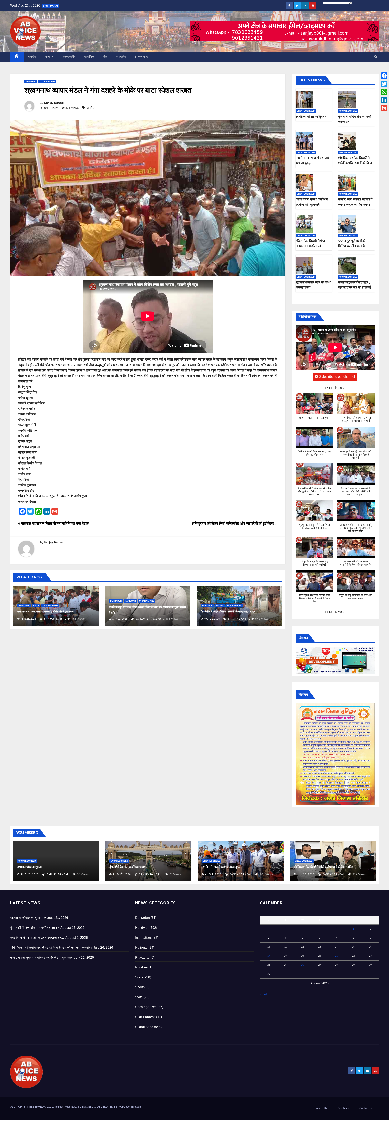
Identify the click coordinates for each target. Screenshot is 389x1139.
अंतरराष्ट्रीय (69, 56)
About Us (321, 1108)
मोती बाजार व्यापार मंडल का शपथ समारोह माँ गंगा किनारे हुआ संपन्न (45, 611)
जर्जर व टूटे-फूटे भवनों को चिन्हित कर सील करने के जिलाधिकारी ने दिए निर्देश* (352, 246)
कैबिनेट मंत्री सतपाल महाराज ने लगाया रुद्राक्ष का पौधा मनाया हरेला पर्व (355, 204)
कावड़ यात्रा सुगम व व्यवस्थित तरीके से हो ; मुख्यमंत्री (41, 957)
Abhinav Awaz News (65, 1106)
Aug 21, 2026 (30, 874)
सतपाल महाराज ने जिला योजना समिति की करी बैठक (54, 523)
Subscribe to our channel (337, 376)
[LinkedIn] (384, 100)
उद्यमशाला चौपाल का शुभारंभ (311, 116)
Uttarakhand (47, 81)
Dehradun (116, 601)
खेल (105, 56)
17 (268, 955)
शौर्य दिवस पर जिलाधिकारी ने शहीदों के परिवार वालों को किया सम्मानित (355, 163)
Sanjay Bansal (54, 103)
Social (220, 605)
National (141, 947)
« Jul (263, 994)
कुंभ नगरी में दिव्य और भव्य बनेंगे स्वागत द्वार (127, 867)
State (36, 605)
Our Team (343, 1108)
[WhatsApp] (384, 92)
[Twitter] (384, 84)
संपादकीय (121, 56)
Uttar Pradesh (145, 1017)
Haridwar (31, 81)
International (144, 937)
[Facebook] (384, 76)
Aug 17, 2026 (122, 874)
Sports (140, 987)
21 (336, 955)
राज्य (48, 56)
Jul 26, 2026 (305, 874)
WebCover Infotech (129, 1106)
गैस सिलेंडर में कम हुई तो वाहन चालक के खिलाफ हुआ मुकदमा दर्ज (228, 611)
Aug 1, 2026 (213, 874)
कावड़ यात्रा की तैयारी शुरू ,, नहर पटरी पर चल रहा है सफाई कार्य (354, 287)
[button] (375, 56)
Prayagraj (142, 957)
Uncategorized (306, 111)
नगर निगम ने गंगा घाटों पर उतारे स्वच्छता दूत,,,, (221, 867)
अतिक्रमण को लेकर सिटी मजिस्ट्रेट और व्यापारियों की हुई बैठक (233, 523)
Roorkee (141, 967)
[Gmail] (384, 108)
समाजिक (91, 107)
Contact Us (366, 1108)
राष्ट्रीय (32, 56)
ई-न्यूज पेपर (141, 56)
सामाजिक (89, 56)
